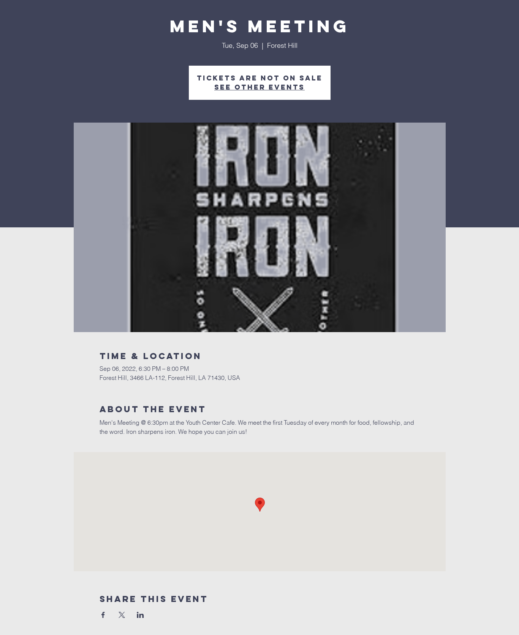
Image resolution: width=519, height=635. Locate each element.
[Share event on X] (121, 615)
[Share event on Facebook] (103, 615)
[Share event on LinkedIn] (140, 615)
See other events (259, 87)
